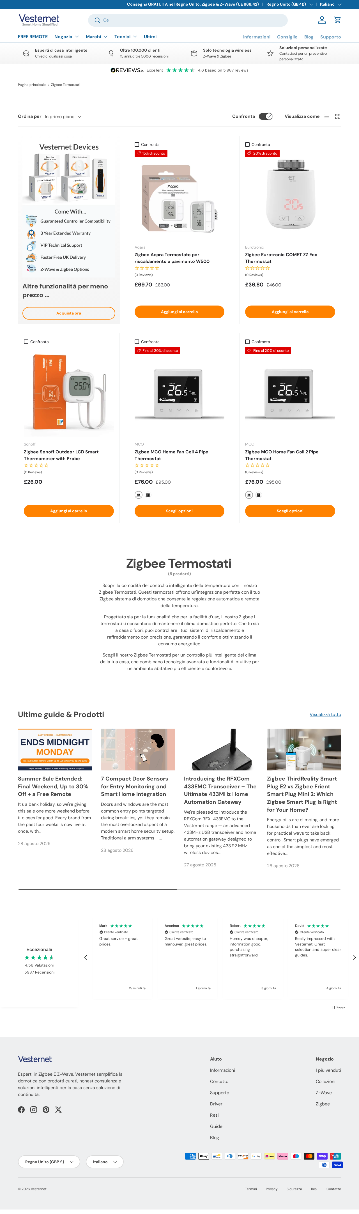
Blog (309, 37)
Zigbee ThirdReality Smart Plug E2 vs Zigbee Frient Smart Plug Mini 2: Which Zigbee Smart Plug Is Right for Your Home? (302, 794)
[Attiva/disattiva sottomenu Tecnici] (135, 36)
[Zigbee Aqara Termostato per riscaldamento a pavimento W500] (180, 195)
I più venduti (328, 1070)
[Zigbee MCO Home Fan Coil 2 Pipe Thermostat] (290, 392)
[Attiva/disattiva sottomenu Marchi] (105, 36)
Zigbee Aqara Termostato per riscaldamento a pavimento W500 (172, 258)
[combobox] (188, 20)
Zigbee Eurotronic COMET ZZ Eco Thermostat (281, 258)
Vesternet (39, 1189)
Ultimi (150, 37)
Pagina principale (32, 84)
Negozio (63, 37)
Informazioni (256, 37)
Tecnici (122, 37)
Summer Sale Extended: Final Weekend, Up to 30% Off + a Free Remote (53, 786)
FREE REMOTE (33, 37)
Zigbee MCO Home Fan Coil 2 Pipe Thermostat (282, 455)
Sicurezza (294, 1189)
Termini (251, 1189)
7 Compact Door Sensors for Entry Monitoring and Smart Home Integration (134, 786)
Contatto (219, 1081)
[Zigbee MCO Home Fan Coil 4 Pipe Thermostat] (180, 392)
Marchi (93, 37)
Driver (216, 1104)
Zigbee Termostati (65, 84)
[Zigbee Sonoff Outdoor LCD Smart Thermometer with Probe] (69, 392)
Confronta (243, 116)
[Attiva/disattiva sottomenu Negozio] (76, 36)
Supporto (330, 37)
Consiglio (287, 37)
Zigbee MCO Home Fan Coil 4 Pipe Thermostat (171, 455)
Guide (216, 1126)
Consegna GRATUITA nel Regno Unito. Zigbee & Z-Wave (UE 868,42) (193, 4)
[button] (338, 20)
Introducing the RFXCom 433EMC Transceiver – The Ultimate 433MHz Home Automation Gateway (220, 790)
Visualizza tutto (325, 714)
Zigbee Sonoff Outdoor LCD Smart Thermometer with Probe (61, 455)
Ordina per (30, 116)
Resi (214, 1115)
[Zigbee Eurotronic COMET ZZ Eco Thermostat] (290, 195)
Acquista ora (68, 313)
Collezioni (325, 1081)
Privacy (272, 1189)
